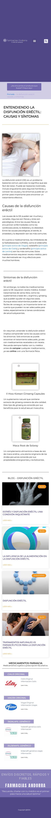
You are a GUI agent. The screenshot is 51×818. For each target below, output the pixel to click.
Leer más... (24, 685)
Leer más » (7, 520)
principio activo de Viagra (15, 245)
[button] (34, 41)
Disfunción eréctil (14, 600)
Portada (10, 94)
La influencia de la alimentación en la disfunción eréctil (25, 557)
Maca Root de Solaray (25, 445)
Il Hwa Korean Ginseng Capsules (25, 393)
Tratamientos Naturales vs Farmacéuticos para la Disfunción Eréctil (24, 645)
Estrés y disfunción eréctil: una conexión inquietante (23, 513)
